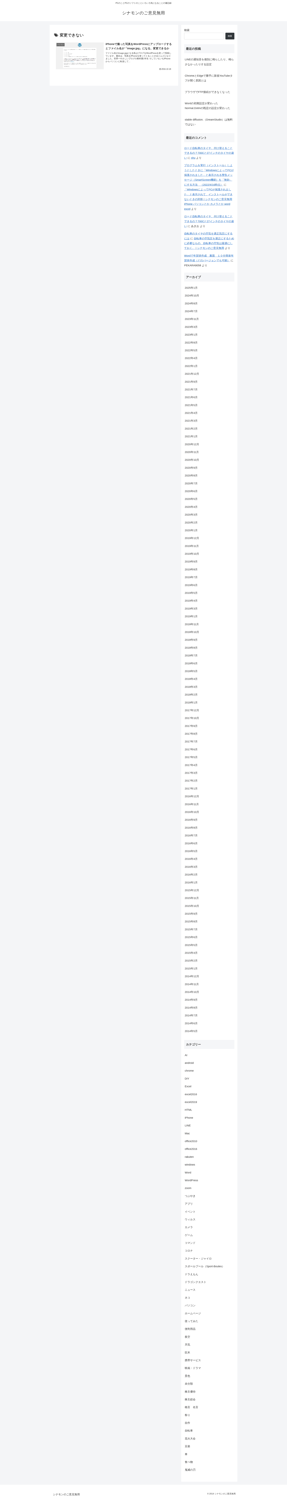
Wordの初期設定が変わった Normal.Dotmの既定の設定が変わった (207, 106)
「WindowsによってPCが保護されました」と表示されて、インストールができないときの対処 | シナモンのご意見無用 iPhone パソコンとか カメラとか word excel (208, 199)
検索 (187, 30)
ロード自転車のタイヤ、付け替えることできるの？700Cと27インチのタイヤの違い (209, 153)
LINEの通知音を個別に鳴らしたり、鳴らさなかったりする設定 (209, 62)
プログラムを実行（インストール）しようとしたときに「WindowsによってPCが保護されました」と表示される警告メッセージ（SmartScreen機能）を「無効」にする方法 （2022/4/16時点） (209, 175)
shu (193, 157)
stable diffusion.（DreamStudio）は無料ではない (209, 122)
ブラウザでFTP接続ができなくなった (207, 92)
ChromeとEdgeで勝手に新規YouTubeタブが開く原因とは (209, 78)
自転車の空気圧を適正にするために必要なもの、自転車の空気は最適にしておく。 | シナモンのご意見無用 (209, 243)
